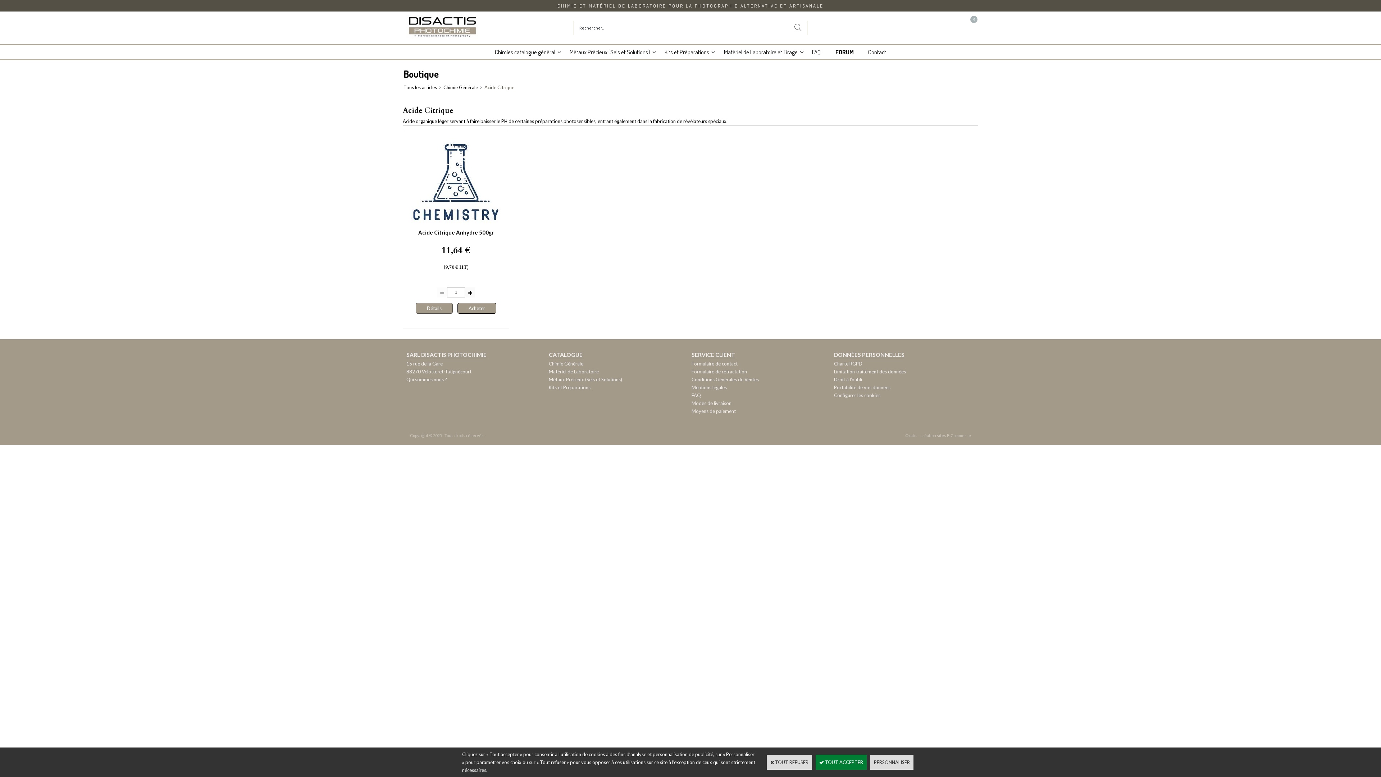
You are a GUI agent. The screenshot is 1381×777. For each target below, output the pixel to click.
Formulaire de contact (715, 364)
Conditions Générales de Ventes (725, 379)
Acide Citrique (499, 87)
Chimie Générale (460, 87)
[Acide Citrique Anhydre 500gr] (456, 224)
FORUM (844, 52)
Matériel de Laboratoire (574, 371)
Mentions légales (709, 387)
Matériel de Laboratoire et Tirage (761, 52)
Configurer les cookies (857, 395)
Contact (877, 52)
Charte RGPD (848, 364)
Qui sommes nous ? (426, 379)
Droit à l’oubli (848, 379)
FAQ (816, 52)
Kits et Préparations (687, 52)
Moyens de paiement (714, 411)
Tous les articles (420, 87)
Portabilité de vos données (862, 387)
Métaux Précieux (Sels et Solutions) (610, 52)
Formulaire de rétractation (719, 371)
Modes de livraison (711, 403)
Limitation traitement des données (870, 371)
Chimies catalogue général (525, 52)
